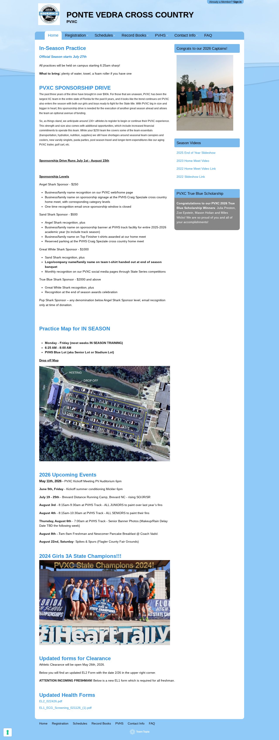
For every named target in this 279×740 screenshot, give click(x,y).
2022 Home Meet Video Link (196, 168)
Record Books (134, 35)
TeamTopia (140, 732)
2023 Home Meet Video (193, 160)
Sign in (237, 1)
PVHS (160, 35)
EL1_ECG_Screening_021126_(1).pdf (65, 707)
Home (53, 35)
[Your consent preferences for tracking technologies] (7, 732)
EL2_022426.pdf (50, 701)
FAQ (208, 35)
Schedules (104, 35)
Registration (75, 35)
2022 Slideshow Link (191, 176)
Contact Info (185, 35)
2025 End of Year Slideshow (196, 152)
